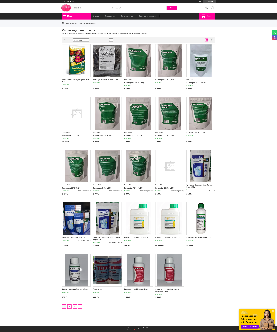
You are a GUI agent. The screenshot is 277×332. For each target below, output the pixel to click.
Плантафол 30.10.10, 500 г (196, 132)
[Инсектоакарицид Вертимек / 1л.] (200, 218)
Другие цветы (127, 16)
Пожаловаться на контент (142, 330)
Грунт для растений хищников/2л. (105, 80)
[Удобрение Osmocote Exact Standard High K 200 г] (200, 166)
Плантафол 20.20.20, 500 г (102, 135)
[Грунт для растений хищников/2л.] (107, 60)
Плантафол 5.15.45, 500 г (133, 135)
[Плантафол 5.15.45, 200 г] (107, 166)
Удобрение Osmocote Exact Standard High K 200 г (199, 186)
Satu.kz (148, 328)
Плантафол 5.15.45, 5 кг (71, 135)
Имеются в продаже (147, 16)
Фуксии (96, 16)
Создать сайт (65, 1)
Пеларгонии (110, 16)
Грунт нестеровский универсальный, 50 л (75, 81)
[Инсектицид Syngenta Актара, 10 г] (138, 218)
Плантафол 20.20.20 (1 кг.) (134, 83)
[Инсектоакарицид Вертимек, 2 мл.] (76, 270)
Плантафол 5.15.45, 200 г (102, 188)
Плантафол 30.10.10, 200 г (71, 188)
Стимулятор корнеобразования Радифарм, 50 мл (167, 290)
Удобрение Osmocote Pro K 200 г (74, 237)
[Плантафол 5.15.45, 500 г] (138, 113)
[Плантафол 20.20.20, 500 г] (107, 113)
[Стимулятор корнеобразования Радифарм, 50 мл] (169, 270)
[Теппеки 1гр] (107, 270)
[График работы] (212, 8)
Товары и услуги (71, 23)
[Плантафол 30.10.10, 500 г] (200, 113)
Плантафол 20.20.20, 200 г (165, 188)
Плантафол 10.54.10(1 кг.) (196, 83)
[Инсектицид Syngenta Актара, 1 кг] (169, 218)
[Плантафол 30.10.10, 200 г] (76, 166)
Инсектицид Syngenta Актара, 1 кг (167, 237)
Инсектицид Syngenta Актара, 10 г (136, 237)
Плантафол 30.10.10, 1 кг (164, 80)
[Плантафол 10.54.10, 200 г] (138, 166)
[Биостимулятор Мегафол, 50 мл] (138, 270)
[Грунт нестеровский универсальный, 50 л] (76, 60)
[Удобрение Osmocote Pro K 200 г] (76, 218)
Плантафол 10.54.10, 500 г (165, 135)
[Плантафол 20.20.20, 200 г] (169, 166)
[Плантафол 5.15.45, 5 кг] (76, 113)
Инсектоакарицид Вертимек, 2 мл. (75, 289)
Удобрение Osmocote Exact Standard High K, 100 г (106, 239)
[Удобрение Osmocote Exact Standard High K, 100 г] (107, 218)
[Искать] (172, 8)
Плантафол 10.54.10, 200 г (133, 188)
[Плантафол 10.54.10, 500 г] (169, 113)
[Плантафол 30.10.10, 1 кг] (169, 60)
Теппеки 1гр (97, 289)
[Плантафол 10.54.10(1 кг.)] (200, 60)
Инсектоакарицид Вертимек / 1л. (198, 237)
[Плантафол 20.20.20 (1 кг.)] (138, 60)
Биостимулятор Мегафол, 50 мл (136, 289)
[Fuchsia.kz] (66, 8)
